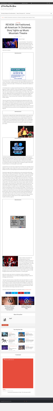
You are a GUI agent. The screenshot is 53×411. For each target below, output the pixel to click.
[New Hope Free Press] (8, 6)
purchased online (27, 289)
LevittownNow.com (11, 3)
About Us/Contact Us (21, 13)
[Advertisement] (18, 60)
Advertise (28, 13)
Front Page (18, 22)
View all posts (5, 325)
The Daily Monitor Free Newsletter (8, 13)
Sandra (4, 389)
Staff (21, 36)
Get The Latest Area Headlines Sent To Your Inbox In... (12, 335)
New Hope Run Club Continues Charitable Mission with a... (12, 341)
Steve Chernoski (12, 343)
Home (3, 17)
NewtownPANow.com (4, 3)
